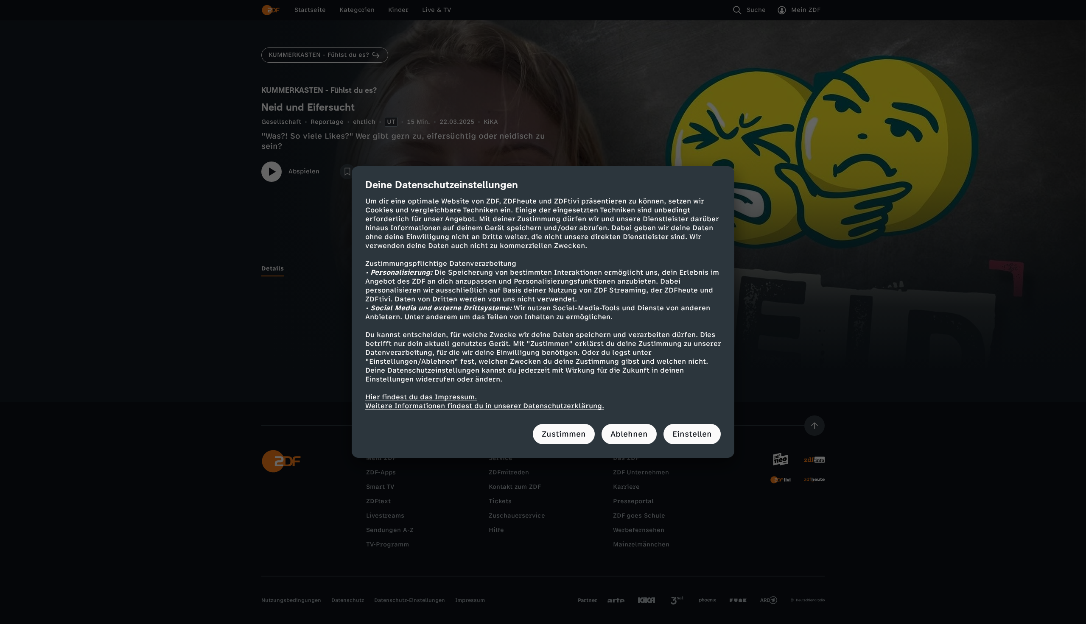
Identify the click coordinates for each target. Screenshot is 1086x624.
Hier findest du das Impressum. (421, 397)
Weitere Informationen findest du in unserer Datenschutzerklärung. (484, 406)
